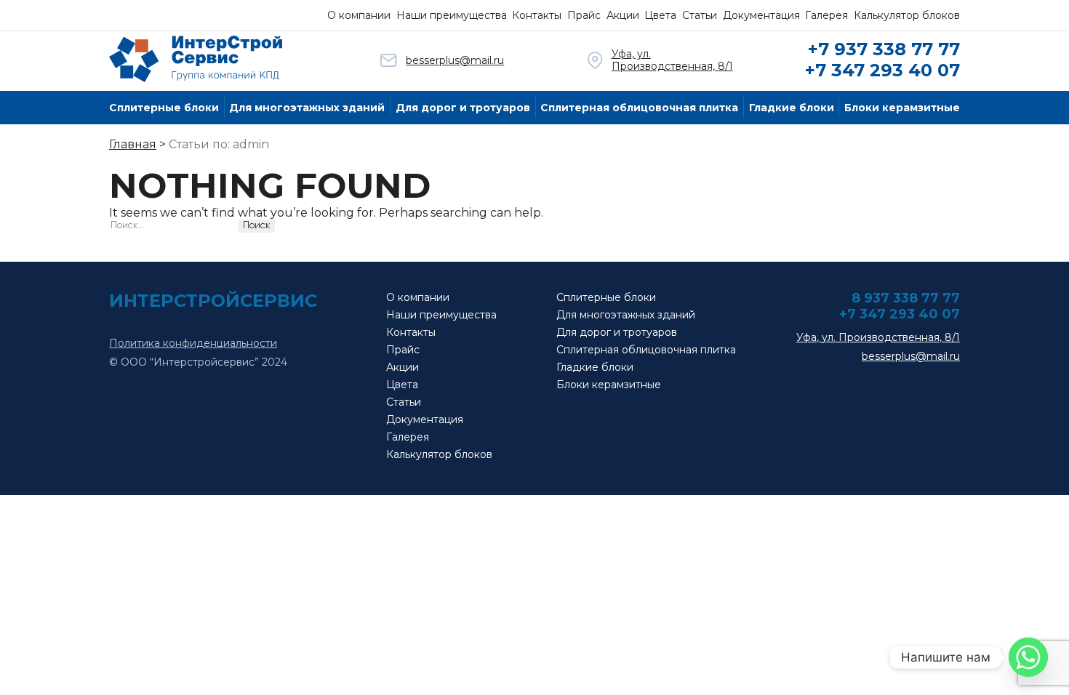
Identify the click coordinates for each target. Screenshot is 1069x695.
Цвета (660, 15)
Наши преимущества (451, 15)
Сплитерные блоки (164, 107)
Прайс (584, 15)
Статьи (699, 15)
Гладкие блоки (791, 107)
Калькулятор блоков (907, 15)
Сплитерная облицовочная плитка (639, 107)
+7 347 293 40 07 (882, 70)
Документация (761, 15)
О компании (359, 15)
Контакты (536, 15)
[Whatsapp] (1028, 657)
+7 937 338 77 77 (884, 49)
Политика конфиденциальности (193, 343)
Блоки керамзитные (902, 107)
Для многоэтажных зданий (307, 107)
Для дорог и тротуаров (463, 107)
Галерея (826, 15)
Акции (622, 15)
